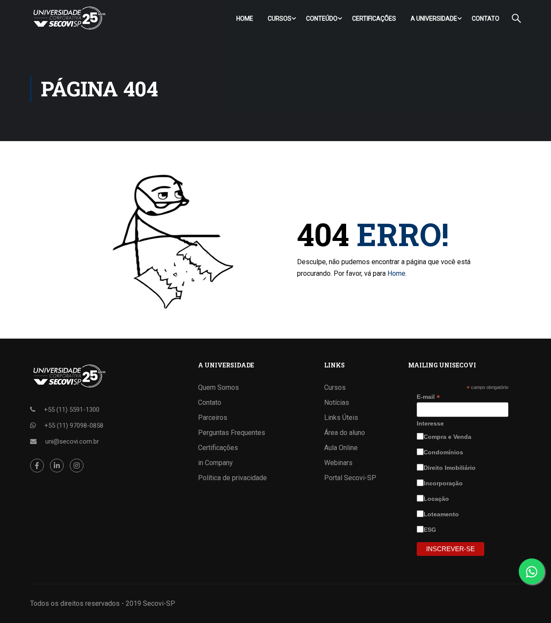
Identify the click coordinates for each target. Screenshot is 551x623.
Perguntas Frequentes (231, 433)
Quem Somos (218, 387)
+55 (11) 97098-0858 (73, 425)
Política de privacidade (232, 478)
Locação (437, 498)
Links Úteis (341, 417)
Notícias (336, 402)
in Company (215, 463)
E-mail (428, 397)
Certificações (374, 18)
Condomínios (444, 452)
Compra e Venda (448, 436)
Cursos (279, 18)
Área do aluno (344, 433)
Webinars (338, 463)
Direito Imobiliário (450, 467)
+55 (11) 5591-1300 (71, 409)
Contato (485, 18)
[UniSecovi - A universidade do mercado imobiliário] (69, 18)
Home (244, 18)
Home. (397, 273)
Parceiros (212, 417)
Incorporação (444, 483)
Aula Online (341, 448)
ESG (431, 529)
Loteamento (442, 514)
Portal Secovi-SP (350, 478)
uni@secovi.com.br (72, 441)
